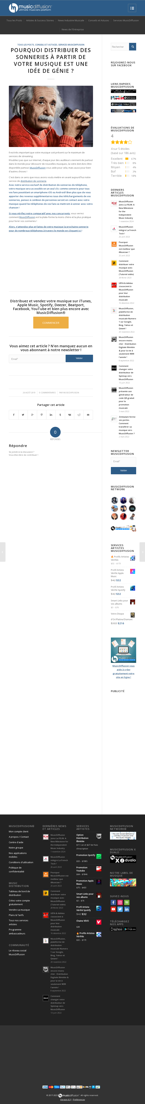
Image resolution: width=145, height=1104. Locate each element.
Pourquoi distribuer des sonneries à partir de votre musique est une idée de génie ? (51, 60)
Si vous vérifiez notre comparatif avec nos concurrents (39, 213)
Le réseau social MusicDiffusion (17, 952)
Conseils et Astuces (46, 44)
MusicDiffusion (27, 217)
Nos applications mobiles (18, 854)
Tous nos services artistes (18, 922)
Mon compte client (18, 831)
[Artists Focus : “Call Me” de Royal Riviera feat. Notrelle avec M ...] (2, 552)
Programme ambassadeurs (17, 931)
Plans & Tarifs (16, 915)
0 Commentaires (47, 392)
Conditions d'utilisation (21, 862)
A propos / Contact (19, 836)
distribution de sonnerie (33, 181)
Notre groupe (16, 847)
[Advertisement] (51, 259)
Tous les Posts (25, 44)
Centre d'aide (16, 842)
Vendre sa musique (19, 909)
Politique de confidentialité (16, 869)
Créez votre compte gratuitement (19, 902)
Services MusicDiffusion (71, 44)
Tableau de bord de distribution (19, 893)
